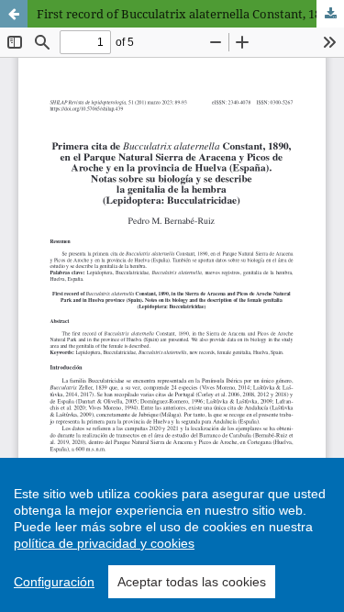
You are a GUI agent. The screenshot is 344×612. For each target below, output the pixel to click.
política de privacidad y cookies (104, 543)
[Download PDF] (330, 14)
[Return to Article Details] (14, 14)
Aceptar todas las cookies (191, 581)
